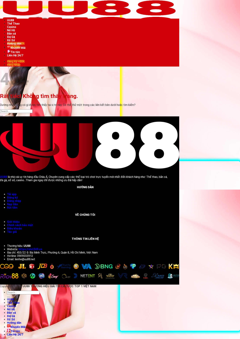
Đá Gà (11, 37)
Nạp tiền (13, 204)
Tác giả (12, 231)
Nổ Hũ (11, 30)
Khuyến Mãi (18, 48)
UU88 (10, 20)
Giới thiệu (13, 221)
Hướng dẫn (14, 43)
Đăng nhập (14, 201)
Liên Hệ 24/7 (15, 55)
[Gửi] (1, 115)
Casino (11, 27)
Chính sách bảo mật (20, 225)
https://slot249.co (30, 249)
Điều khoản (14, 228)
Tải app (12, 194)
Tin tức (15, 52)
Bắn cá (11, 33)
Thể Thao (13, 23)
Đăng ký (12, 197)
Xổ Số (11, 40)
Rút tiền (12, 207)
